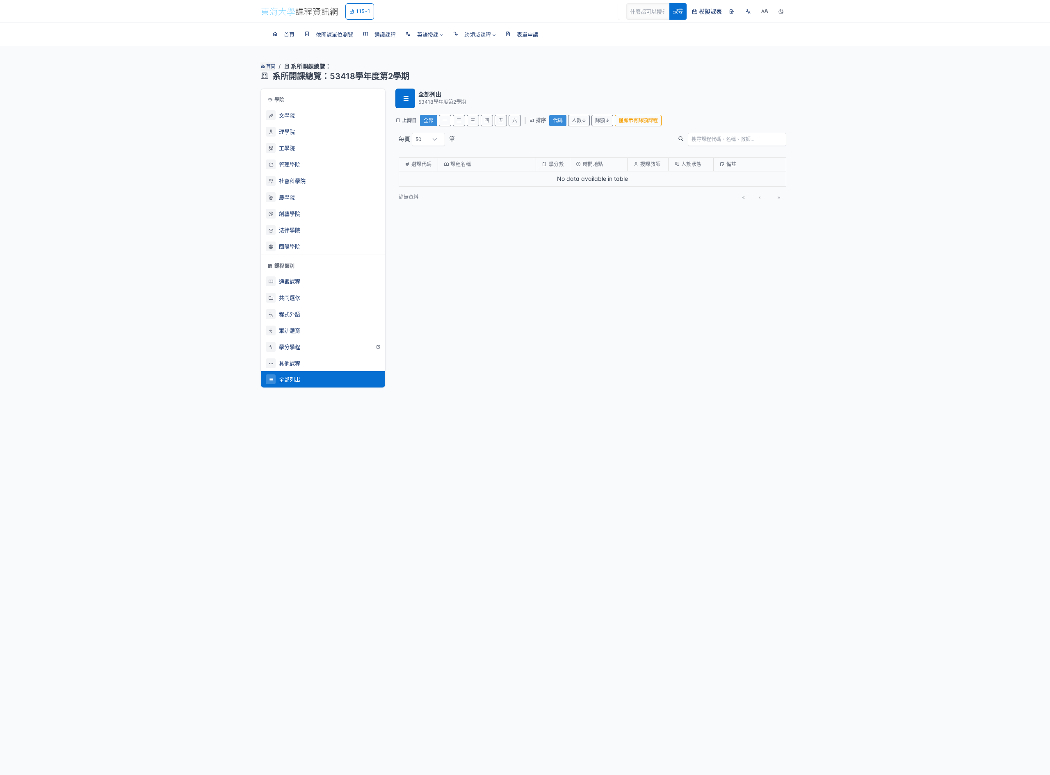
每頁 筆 (427, 138)
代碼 (558, 120)
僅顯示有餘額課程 (638, 120)
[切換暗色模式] (781, 11)
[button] (424, 34)
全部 (429, 120)
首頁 (270, 66)
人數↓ (579, 120)
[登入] (732, 11)
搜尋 (678, 11)
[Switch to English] (748, 11)
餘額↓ (602, 120)
